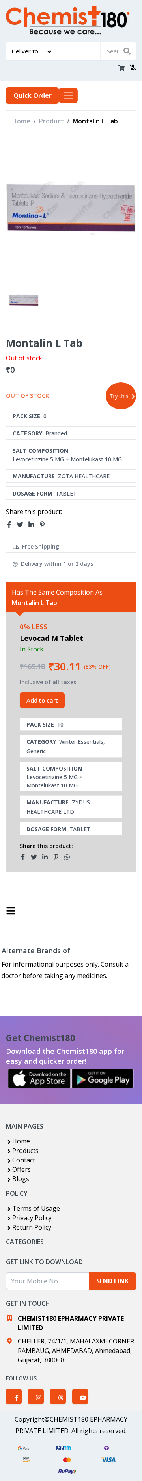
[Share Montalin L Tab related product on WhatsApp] (69, 857)
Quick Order (32, 95)
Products (25, 1150)
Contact (23, 1160)
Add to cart (42, 700)
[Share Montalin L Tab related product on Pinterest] (58, 857)
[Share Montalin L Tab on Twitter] (22, 524)
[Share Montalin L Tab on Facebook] (11, 524)
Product (51, 121)
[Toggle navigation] (68, 95)
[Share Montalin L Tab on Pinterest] (44, 524)
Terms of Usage (36, 1208)
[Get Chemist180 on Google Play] (102, 1078)
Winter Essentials (81, 741)
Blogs (20, 1179)
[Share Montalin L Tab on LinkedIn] (33, 524)
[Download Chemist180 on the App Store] (39, 1078)
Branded (56, 433)
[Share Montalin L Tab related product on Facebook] (25, 857)
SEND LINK (112, 1281)
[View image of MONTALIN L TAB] (24, 300)
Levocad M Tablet (51, 638)
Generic (36, 751)
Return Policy (31, 1227)
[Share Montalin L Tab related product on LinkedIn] (47, 857)
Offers (21, 1169)
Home (21, 121)
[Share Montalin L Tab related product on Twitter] (36, 857)
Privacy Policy (32, 1217)
